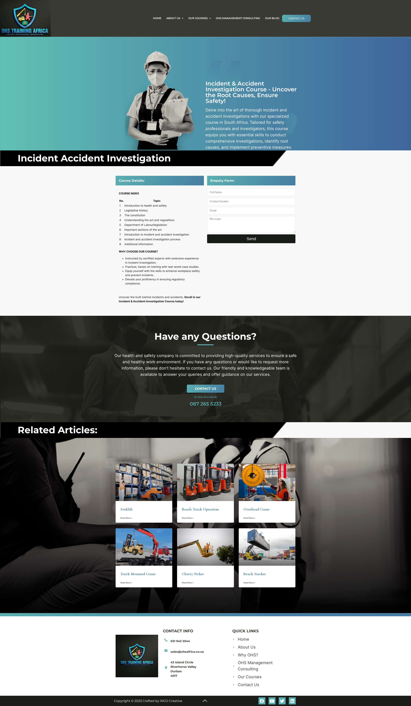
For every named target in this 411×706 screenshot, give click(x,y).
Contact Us (296, 18)
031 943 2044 (180, 641)
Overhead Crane (257, 509)
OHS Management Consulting (238, 18)
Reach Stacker (255, 574)
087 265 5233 (205, 404)
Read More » (126, 518)
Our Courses (198, 18)
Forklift (126, 509)
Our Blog (272, 18)
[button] (175, 18)
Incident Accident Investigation (94, 158)
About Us (173, 18)
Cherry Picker (193, 574)
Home (157, 18)
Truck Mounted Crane (138, 574)
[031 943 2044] (166, 640)
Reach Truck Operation (200, 509)
